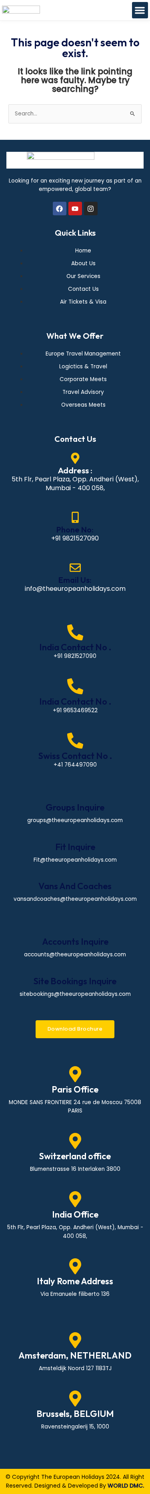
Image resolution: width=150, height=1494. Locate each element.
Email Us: (75, 580)
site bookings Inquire (75, 981)
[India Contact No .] (75, 632)
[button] (140, 10)
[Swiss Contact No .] (75, 741)
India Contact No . (75, 647)
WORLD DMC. (126, 1486)
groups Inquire (75, 807)
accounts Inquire (75, 941)
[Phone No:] (75, 517)
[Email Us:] (75, 567)
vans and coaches (75, 886)
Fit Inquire (75, 846)
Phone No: (75, 529)
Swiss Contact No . (75, 755)
